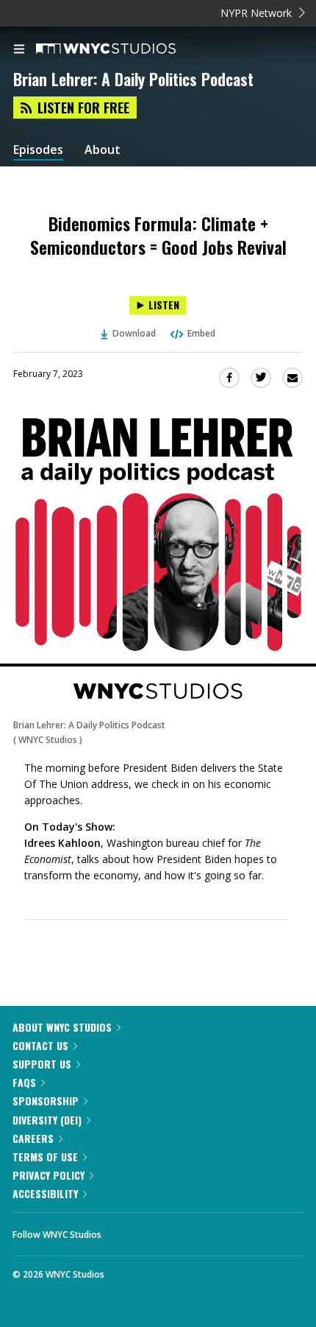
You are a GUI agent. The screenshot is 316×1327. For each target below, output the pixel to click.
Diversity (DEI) (47, 1119)
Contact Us (40, 1045)
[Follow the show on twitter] (167, 1230)
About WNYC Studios (62, 1027)
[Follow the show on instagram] (207, 1230)
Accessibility (45, 1193)
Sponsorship (45, 1100)
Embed (201, 333)
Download (134, 333)
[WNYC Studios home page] (124, 49)
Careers (33, 1138)
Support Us (41, 1063)
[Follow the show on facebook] (127, 1230)
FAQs (24, 1082)
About (103, 150)
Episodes (38, 150)
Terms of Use (45, 1156)
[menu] (19, 50)
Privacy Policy (48, 1175)
